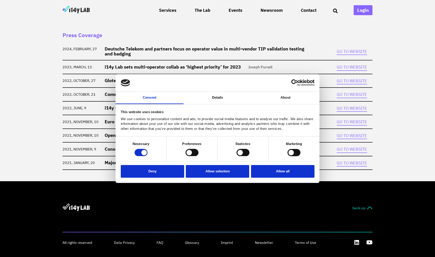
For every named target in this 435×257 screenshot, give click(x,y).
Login (363, 10)
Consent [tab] (149, 97)
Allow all (283, 171)
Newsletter (264, 242)
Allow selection (217, 171)
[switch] (192, 152)
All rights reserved (77, 242)
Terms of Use (305, 242)
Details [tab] (217, 97)
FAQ (160, 242)
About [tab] (285, 97)
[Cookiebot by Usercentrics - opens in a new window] (294, 82)
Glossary (192, 242)
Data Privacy (124, 242)
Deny (152, 171)
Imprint (227, 242)
